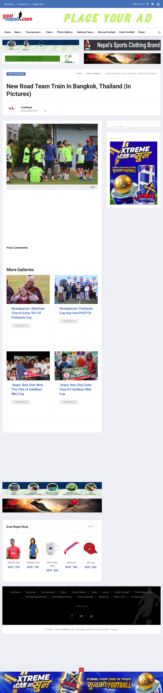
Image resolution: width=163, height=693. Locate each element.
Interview (30, 592)
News (17, 32)
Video (94, 592)
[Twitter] (152, 4)
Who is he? (119, 597)
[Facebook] (147, 4)
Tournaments (33, 32)
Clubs (49, 32)
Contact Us (23, 4)
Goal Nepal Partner (62, 597)
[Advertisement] (52, 217)
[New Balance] (52, 511)
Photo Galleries (94, 73)
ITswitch (114, 629)
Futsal (141, 32)
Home (7, 32)
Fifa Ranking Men (144, 592)
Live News (15, 592)
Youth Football (126, 32)
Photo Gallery (64, 32)
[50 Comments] (46, 111)
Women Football (106, 32)
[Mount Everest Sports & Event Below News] (52, 495)
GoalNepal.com (17, 18)
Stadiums (104, 597)
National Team (85, 32)
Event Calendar (85, 597)
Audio (106, 592)
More (91, 527)
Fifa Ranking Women (36, 597)
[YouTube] (158, 4)
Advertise (9, 4)
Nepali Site (38, 4)
